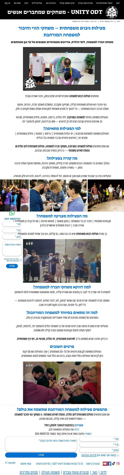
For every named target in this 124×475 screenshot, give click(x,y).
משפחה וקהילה (50, 472)
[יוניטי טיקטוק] (114, 464)
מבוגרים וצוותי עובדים (76, 472)
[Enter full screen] (97, 87)
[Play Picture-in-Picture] (93, 87)
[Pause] (26, 87)
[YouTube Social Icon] (105, 464)
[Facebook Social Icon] (109, 464)
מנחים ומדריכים (29, 472)
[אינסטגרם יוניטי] (118, 464)
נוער (94, 472)
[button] (104, 3)
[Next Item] (119, 195)
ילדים (103, 472)
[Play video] (62, 261)
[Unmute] (30, 87)
